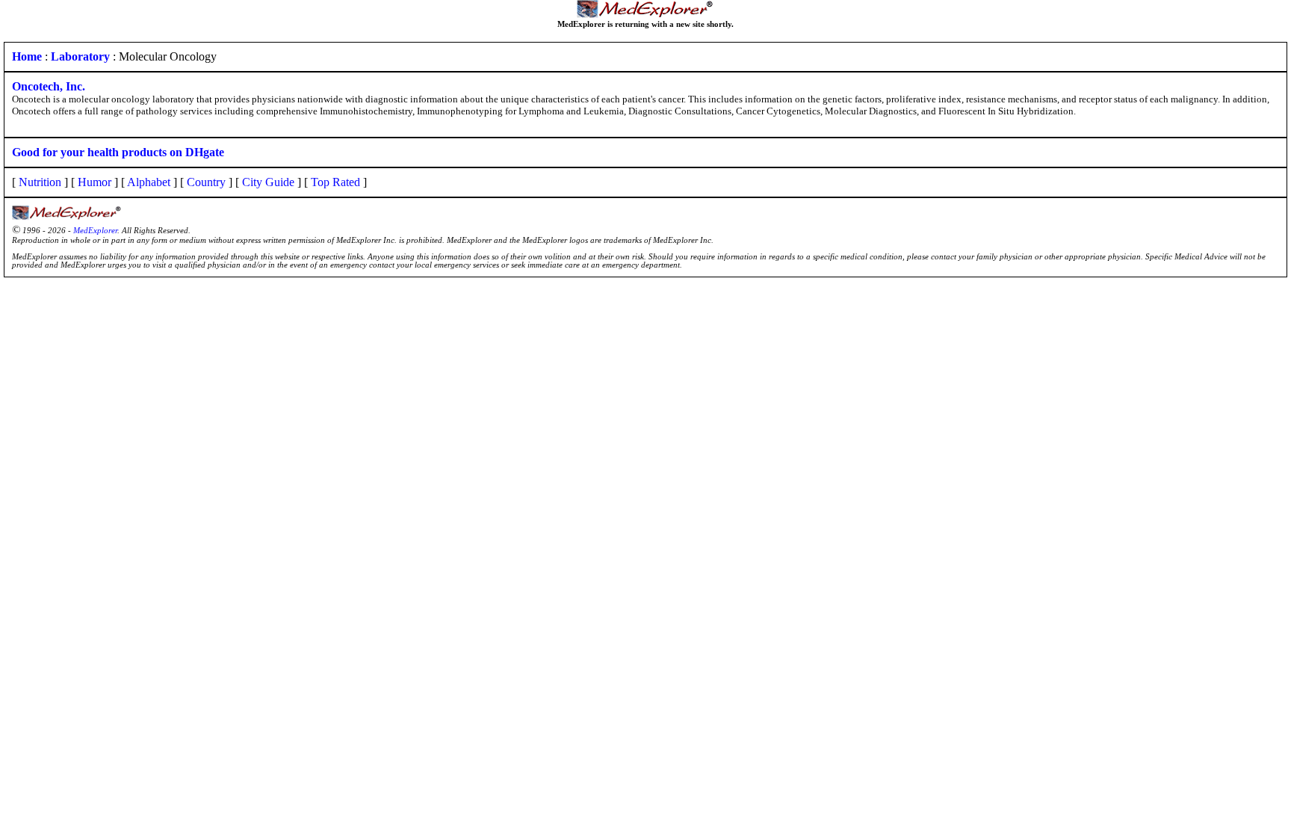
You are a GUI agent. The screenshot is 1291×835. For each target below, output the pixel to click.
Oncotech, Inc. (48, 86)
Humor (94, 182)
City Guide (268, 182)
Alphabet (148, 182)
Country (206, 182)
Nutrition (40, 182)
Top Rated (335, 182)
